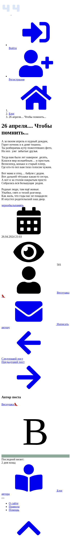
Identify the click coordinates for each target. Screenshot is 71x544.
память (19, 205)
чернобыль (8, 205)
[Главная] (36, 110)
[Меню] (2, 498)
